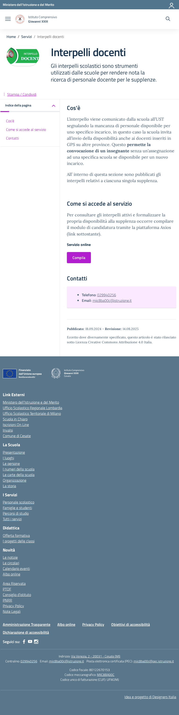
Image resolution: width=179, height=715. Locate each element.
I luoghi (8, 458)
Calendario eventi (16, 568)
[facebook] (24, 642)
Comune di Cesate (17, 436)
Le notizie (10, 557)
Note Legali (12, 611)
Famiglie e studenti (17, 508)
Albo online (11, 574)
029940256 (106, 295)
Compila (78, 257)
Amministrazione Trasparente (26, 624)
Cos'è (10, 121)
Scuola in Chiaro (15, 419)
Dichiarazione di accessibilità (26, 632)
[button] (30, 105)
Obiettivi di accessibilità (130, 624)
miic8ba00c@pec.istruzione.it (154, 661)
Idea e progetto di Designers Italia (150, 697)
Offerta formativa (16, 535)
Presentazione (14, 452)
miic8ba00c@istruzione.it (112, 300)
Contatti (12, 138)
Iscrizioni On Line (16, 424)
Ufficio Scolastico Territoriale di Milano (32, 413)
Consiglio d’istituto (17, 594)
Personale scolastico (18, 502)
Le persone (11, 463)
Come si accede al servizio (26, 129)
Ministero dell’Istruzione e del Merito (31, 402)
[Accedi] (171, 5)
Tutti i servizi (12, 519)
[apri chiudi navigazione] (8, 19)
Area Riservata (14, 583)
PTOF (7, 589)
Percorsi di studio (16, 513)
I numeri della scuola (18, 469)
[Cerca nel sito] (168, 19)
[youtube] (30, 642)
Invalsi (8, 430)
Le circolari (11, 563)
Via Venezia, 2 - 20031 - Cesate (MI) (95, 656)
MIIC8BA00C (105, 674)
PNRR (7, 600)
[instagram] (36, 642)
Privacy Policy (13, 606)
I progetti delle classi (18, 541)
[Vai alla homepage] (20, 19)
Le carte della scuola (18, 474)
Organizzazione (14, 480)
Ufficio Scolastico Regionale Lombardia (32, 408)
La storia (9, 486)
